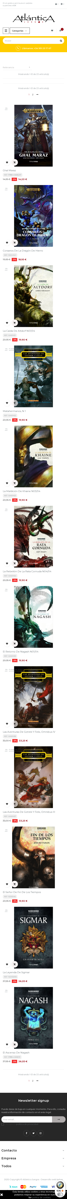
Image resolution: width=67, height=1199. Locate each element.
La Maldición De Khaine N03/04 (21, 491)
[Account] (56, 4)
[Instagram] (40, 1133)
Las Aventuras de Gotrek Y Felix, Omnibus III (29, 811)
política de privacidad (27, 1124)
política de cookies (41, 1197)
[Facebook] (26, 1133)
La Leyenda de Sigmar (16, 972)
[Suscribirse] (59, 1119)
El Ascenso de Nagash (16, 1052)
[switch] (60, 1194)
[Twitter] (33, 1133)
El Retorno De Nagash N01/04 (20, 651)
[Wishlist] (52, 31)
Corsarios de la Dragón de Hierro (23, 250)
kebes (60, 1179)
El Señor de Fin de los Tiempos (22, 892)
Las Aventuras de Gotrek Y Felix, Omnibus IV (29, 731)
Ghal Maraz (9, 170)
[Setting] (62, 4)
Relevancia (17, 67)
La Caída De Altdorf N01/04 (19, 330)
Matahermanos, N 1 (14, 411)
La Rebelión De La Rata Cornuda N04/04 (27, 571)
